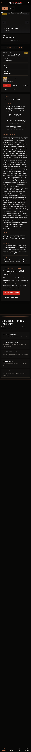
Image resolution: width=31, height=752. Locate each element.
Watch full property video (13, 47)
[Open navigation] (28, 2)
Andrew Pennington (13, 79)
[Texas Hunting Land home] (15, 2)
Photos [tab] (5, 8)
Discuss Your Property (11, 292)
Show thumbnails (15, 40)
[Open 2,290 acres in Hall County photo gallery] (15, 22)
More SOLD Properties (12, 297)
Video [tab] (12, 8)
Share (6, 89)
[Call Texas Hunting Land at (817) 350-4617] (2, 2)
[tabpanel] (15, 28)
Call (7, 85)
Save (13, 89)
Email (26, 85)
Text (16, 85)
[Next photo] (27, 22)
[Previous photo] (4, 22)
